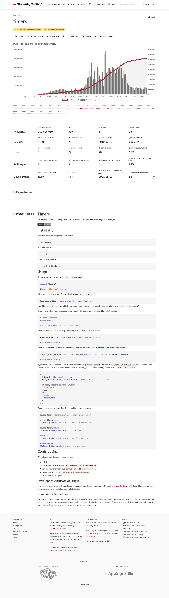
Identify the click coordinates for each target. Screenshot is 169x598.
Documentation (20, 531)
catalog (95, 533)
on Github (90, 536)
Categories (18, 525)
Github (74, 550)
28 (69, 141)
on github (93, 525)
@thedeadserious (57, 550)
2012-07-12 (105, 141)
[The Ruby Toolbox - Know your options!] (28, 4)
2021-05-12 (105, 176)
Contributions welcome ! (98, 541)
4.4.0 (41, 141)
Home (15, 522)
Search (16, 537)
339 (70, 131)
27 (69, 152)
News (15, 534)
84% (131, 164)
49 (100, 164)
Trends (16, 528)
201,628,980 (45, 131)
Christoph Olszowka (58, 528)
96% (131, 152)
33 (100, 131)
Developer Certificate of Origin (123, 486)
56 (130, 176)
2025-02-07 (136, 141)
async (112, 219)
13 (130, 131)
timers (20, 21)
